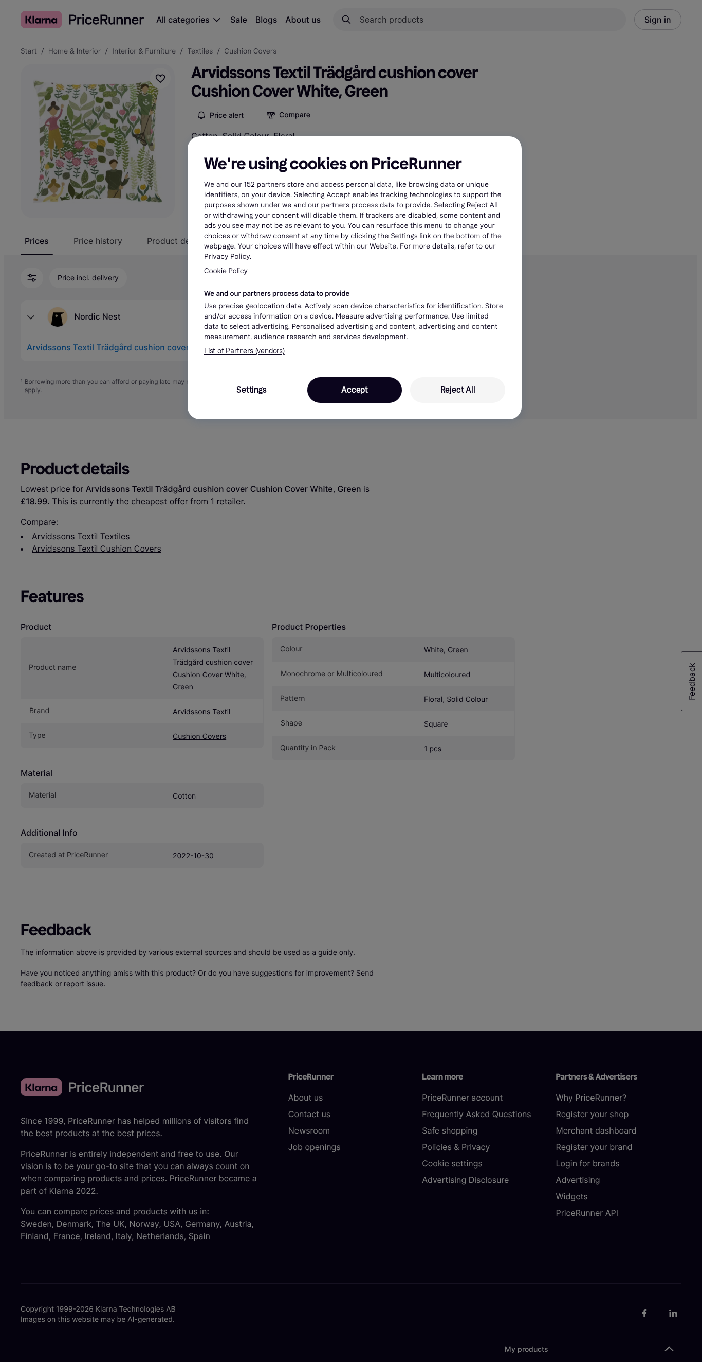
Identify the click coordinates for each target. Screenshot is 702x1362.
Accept (354, 390)
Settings (251, 390)
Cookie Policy (226, 271)
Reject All (457, 390)
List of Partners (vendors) (244, 351)
